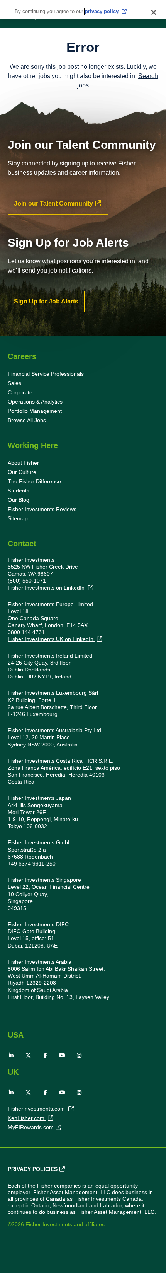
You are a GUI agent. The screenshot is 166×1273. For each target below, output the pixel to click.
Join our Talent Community (53, 203)
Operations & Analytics (35, 402)
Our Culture (22, 472)
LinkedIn (11, 1055)
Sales (14, 383)
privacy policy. (102, 11)
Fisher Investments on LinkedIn (47, 588)
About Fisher (23, 463)
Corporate (20, 392)
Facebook (45, 1055)
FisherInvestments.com (37, 1109)
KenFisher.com (27, 1118)
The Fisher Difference (34, 481)
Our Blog (18, 500)
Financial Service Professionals (46, 374)
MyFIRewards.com (31, 1127)
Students (18, 490)
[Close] (153, 12)
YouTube (62, 1055)
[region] (83, 9)
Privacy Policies (33, 1169)
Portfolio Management (35, 411)
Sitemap (18, 518)
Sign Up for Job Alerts (46, 301)
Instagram (79, 1055)
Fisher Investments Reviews (42, 509)
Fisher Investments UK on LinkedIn (51, 639)
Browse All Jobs (27, 420)
